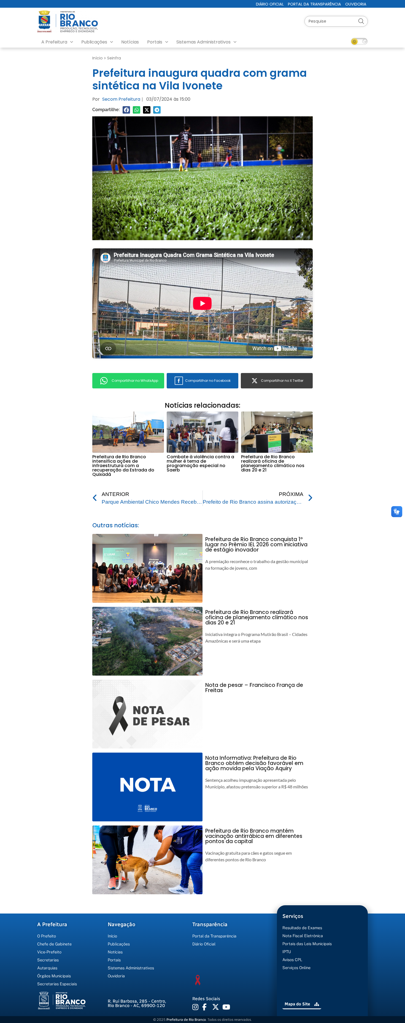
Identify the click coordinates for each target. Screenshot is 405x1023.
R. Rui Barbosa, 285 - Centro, (137, 1003)
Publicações (94, 42)
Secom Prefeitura (121, 99)
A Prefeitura (54, 42)
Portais (154, 42)
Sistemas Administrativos (203, 42)
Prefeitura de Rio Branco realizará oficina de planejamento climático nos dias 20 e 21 (272, 463)
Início (97, 58)
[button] (126, 110)
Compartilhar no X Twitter (282, 380)
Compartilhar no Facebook (208, 380)
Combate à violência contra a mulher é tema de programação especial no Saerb (200, 463)
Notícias (130, 42)
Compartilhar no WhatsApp (135, 380)
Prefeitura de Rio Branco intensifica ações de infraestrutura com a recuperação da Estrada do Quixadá (123, 466)
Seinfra (114, 58)
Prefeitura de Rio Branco (186, 1019)
